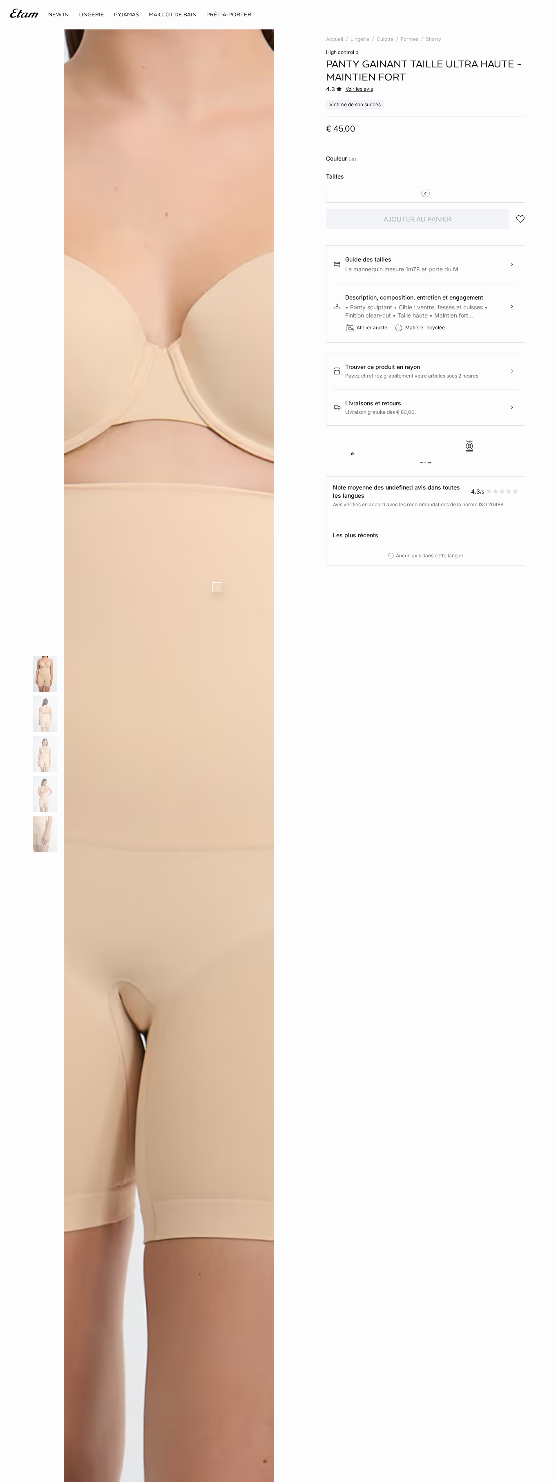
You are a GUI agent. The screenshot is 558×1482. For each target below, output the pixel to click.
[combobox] (426, 193)
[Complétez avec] (217, 587)
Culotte (385, 39)
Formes (409, 39)
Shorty (433, 39)
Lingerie (359, 39)
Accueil (334, 39)
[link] (58, 14)
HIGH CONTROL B (342, 52)
